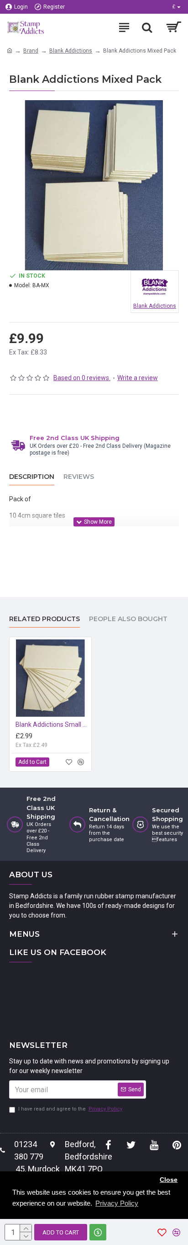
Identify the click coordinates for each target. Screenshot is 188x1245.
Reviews (78, 477)
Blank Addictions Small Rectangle (52, 724)
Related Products (44, 619)
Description (31, 477)
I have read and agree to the (70, 1109)
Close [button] (169, 1179)
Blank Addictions (70, 51)
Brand (30, 51)
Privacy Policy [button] (116, 1203)
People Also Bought (128, 619)
